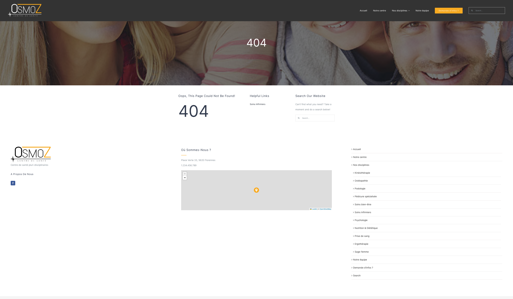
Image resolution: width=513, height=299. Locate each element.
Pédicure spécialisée (366, 196)
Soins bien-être (363, 204)
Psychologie (361, 220)
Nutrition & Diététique (366, 228)
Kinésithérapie (362, 173)
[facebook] (13, 183)
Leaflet (314, 209)
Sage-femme (362, 251)
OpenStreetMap (325, 209)
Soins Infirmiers (363, 212)
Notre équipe (360, 259)
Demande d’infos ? (363, 267)
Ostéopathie (361, 180)
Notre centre (360, 157)
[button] (256, 190)
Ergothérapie (361, 244)
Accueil (357, 149)
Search (357, 275)
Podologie (360, 188)
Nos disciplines (361, 165)
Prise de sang (362, 236)
